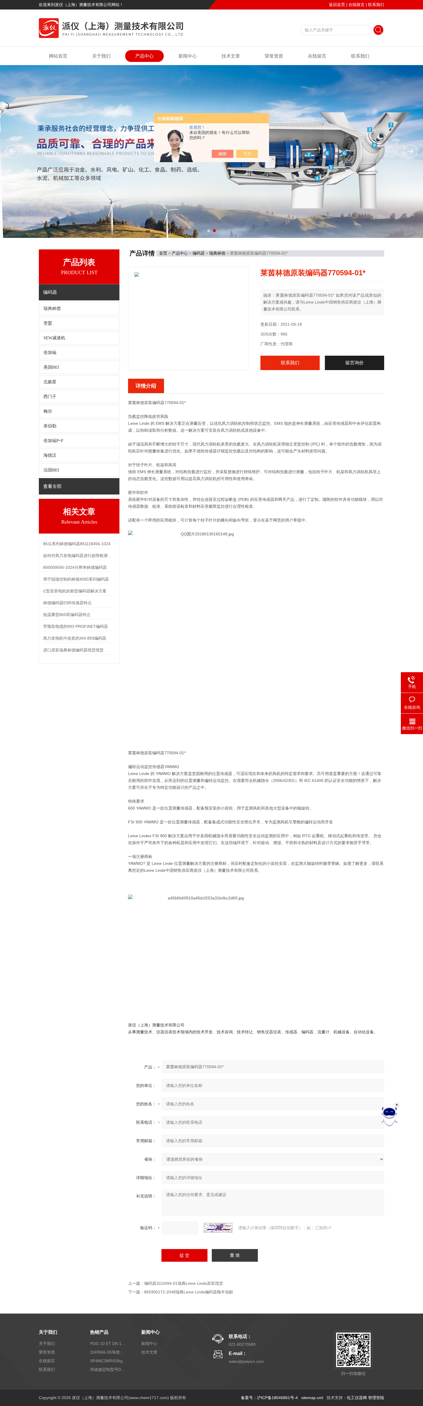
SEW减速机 (54, 338)
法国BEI (51, 470)
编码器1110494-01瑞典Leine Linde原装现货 (183, 1283)
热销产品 (99, 1332)
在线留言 (356, 4)
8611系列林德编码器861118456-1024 (76, 543)
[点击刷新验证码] (218, 1228)
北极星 (49, 382)
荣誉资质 (274, 56)
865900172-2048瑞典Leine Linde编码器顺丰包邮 (188, 1292)
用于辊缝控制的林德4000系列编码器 (76, 579)
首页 (163, 253)
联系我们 (376, 4)
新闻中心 (187, 56)
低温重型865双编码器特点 (66, 614)
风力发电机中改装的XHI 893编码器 (74, 638)
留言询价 (354, 362)
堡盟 (47, 323)
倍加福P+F (53, 440)
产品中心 (144, 56)
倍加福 (49, 352)
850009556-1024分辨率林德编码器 (75, 567)
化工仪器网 (357, 1397)
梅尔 (47, 411)
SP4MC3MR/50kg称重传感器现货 (108, 1360)
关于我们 (101, 56)
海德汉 (49, 455)
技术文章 (231, 56)
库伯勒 (49, 426)
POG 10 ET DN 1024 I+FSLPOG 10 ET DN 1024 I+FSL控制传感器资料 (108, 1343)
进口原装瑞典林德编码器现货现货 (73, 650)
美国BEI (51, 367)
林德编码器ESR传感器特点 (67, 602)
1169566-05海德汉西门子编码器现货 (108, 1352)
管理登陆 (376, 1397)
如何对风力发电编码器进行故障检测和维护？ (79, 555)
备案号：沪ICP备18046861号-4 (269, 1397)
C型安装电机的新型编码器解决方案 (74, 591)
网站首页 (58, 56)
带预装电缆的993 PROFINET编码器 (75, 626)
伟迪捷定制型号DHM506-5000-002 (108, 1369)
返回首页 (337, 4)
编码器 (199, 253)
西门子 (49, 396)
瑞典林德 (52, 308)
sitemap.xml (312, 1397)
